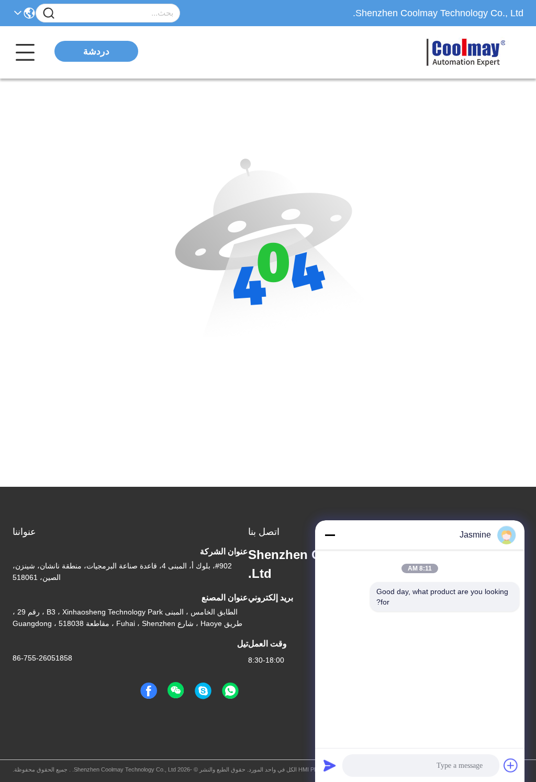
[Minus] (329, 535)
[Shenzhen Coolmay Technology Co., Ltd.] (465, 52)
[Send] (329, 765)
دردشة (96, 51)
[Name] (48, 13)
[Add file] (511, 765)
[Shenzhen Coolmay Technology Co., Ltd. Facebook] (148, 691)
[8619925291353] (230, 691)
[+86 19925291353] (203, 691)
